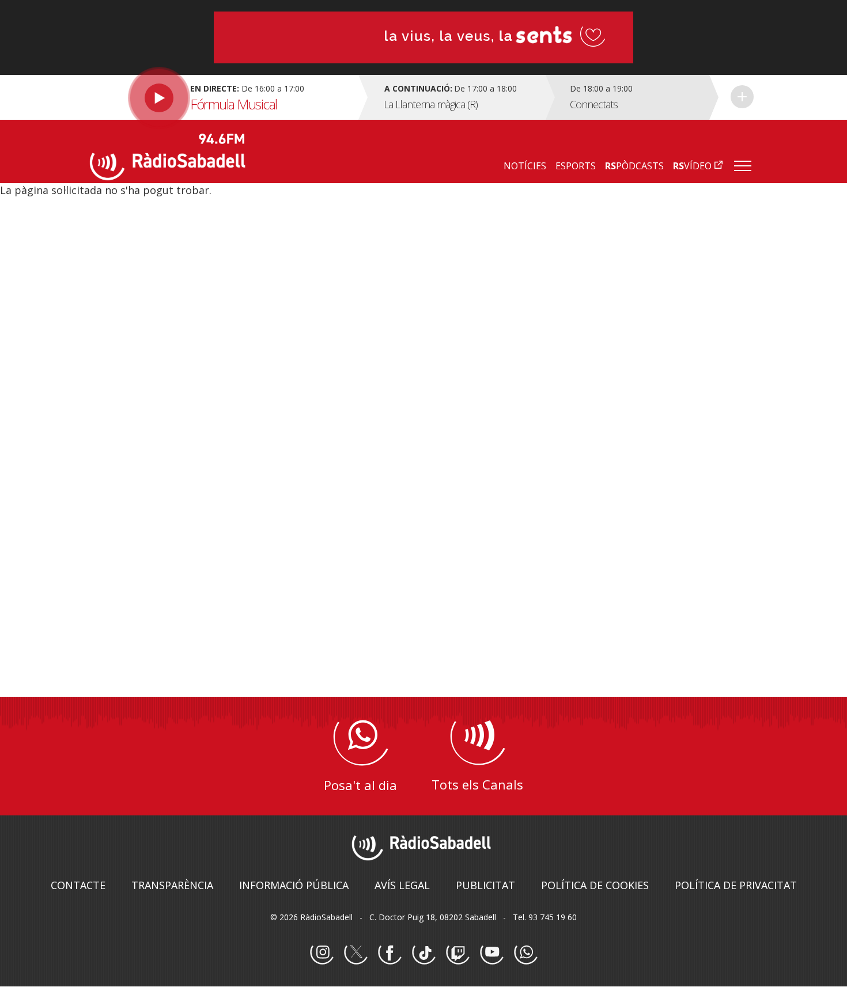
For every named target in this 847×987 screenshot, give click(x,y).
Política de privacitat (736, 885)
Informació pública (294, 885)
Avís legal (402, 885)
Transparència (172, 885)
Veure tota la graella (742, 96)
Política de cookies (595, 885)
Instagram (321, 953)
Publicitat (485, 885)
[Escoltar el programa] (223, 97)
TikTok (423, 953)
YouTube (491, 953)
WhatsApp (525, 953)
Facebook (389, 953)
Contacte (78, 885)
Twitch (457, 953)
